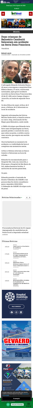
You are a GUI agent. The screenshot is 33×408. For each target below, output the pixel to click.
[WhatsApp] (8, 404)
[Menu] (3, 14)
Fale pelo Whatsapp (17, 404)
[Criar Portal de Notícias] (29, 405)
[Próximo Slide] (29, 197)
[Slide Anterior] (26, 197)
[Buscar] (31, 14)
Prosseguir (16, 398)
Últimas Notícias (9, 241)
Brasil (16, 32)
